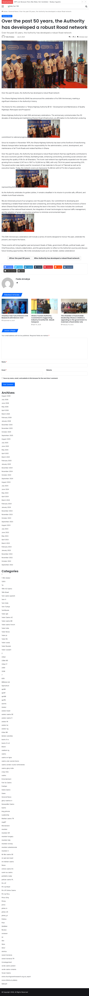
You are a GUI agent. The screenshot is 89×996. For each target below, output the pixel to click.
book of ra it (6, 743)
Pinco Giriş (5, 897)
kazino (4, 808)
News (4, 865)
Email (4, 370)
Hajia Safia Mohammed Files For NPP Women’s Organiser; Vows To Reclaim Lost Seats (43, 2)
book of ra (5, 739)
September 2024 (7, 478)
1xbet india (5, 628)
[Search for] (86, 7)
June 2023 (5, 532)
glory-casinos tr (7, 800)
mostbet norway (7, 844)
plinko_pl (5, 915)
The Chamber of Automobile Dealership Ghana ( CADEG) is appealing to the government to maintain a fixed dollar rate (74, 319)
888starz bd (6, 682)
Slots (3, 944)
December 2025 (7, 425)
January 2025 (6, 464)
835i (3, 678)
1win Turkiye (6, 606)
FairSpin (4, 786)
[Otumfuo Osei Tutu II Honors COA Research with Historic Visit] (15, 306)
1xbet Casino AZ (7, 617)
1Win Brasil (5, 592)
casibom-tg (5, 750)
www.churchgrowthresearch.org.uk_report (16, 976)
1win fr (4, 599)
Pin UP (4, 883)
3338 (3, 671)
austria (4, 703)
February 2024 (7, 504)
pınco (3, 905)
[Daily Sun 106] (13, 6)
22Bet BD (5, 660)
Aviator (4, 707)
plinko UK (5, 912)
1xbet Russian (6, 646)
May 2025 (5, 450)
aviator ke (5, 725)
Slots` (4, 948)
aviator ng (5, 729)
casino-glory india (8, 768)
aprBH (4, 689)
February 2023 (7, 547)
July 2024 (5, 486)
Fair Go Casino (7, 782)
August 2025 (6, 439)
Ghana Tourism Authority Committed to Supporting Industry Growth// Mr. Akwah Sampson (42, 319)
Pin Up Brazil (6, 887)
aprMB (4, 696)
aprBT (4, 693)
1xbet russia (6, 642)
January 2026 (6, 421)
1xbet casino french (8, 624)
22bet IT (4, 664)
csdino (4, 775)
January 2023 (6, 550)
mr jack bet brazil (7, 858)
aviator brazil (6, 711)
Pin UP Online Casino (9, 890)
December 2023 (7, 511)
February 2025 (7, 460)
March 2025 (6, 457)
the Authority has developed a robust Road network (57, 258)
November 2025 (7, 428)
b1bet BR (5, 732)
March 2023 (6, 543)
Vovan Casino (6, 973)
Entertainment (6, 779)
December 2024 (7, 468)
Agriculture (5, 685)
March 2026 (6, 414)
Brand (4, 747)
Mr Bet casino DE (7, 854)
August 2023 (6, 525)
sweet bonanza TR (8, 958)
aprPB (4, 700)
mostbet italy (6, 840)
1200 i (4, 581)
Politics (4, 919)
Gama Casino (6, 790)
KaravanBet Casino (8, 804)
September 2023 (7, 521)
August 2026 (6, 396)
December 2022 (7, 554)
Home (5, 11)
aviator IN (5, 721)
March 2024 (6, 500)
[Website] (17, 282)
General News (13, 11)
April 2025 (5, 453)
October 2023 (6, 518)
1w (2, 585)
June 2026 (5, 403)
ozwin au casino (7, 872)
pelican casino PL (7, 879)
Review (4, 930)
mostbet (4, 829)
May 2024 (5, 493)
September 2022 (7, 565)
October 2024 (6, 475)
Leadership (5, 815)
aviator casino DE (7, 714)
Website (49, 370)
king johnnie (6, 811)
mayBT (4, 822)
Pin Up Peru (6, 894)
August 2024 (6, 482)
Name (4, 362)
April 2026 (5, 410)
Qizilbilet (4, 926)
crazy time (5, 772)
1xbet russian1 (6, 650)
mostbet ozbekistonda (9, 847)
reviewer (5, 933)
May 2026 (5, 407)
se (2, 937)
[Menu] (3, 7)
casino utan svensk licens (10, 761)
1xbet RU (5, 639)
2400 (3, 668)
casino (4, 754)
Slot (3, 940)
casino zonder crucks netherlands (13, 765)
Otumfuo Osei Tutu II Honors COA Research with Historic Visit (15, 317)
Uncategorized (7, 962)
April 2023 (5, 539)
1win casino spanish (8, 596)
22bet (4, 657)
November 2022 (7, 557)
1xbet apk (5, 614)
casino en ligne (7, 757)
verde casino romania (9, 969)
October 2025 (6, 432)
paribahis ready (7, 876)
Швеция (4, 984)
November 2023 (7, 514)
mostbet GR (6, 833)
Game (4, 793)
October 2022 (6, 561)
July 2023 (5, 529)
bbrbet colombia (7, 736)
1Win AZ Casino (7, 589)
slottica (4, 951)
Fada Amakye (10, 37)
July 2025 (5, 442)
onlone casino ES (7, 869)
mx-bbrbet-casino (8, 861)
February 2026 (7, 417)
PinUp (4, 901)
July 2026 (5, 399)
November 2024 (7, 471)
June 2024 (5, 489)
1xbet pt (4, 635)
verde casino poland (8, 966)
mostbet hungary (7, 836)
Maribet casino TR (8, 818)
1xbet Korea (6, 632)
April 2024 (5, 496)
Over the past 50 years (20, 258)
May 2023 (5, 536)
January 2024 (6, 507)
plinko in (4, 908)
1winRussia (5, 610)
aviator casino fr (7, 718)
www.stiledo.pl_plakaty (9, 980)
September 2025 (7, 435)
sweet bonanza (7, 955)
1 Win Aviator (6, 578)
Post (3, 923)
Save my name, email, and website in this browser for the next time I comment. (30, 378)
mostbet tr (5, 851)
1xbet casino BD (7, 621)
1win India (5, 603)
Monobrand (5, 826)
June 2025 (5, 446)
